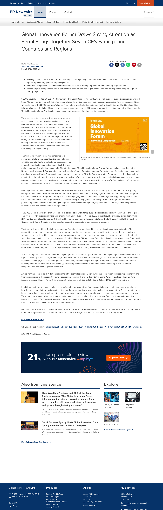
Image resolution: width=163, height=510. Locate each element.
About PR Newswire (91, 494)
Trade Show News (111, 424)
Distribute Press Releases (56, 501)
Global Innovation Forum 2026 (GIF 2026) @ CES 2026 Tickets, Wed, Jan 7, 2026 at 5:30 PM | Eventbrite (94, 326)
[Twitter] (16, 506)
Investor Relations (28, 3)
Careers (86, 499)
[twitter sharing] (117, 65)
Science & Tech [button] (53, 21)
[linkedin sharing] (122, 65)
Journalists (42, 3)
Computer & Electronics (129, 406)
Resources (14, 3)
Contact (68, 12)
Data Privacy (125, 499)
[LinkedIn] (10, 506)
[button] (117, 135)
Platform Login (126, 496)
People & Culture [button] (113, 21)
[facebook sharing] (111, 65)
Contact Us (13, 503)
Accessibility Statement (92, 501)
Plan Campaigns (52, 496)
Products (53, 12)
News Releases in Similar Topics (117, 429)
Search (147, 12)
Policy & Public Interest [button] (92, 21)
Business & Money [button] (35, 21)
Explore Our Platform (54, 494)
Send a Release (145, 3)
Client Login (130, 3)
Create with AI (51, 499)
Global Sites (88, 505)
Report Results (52, 504)
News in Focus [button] (17, 21)
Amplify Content (52, 507)
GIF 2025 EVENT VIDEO (32, 319)
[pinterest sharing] (134, 65)
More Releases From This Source (34, 442)
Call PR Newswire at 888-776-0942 (25, 494)
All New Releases (127, 494)
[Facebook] (13, 506)
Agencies (52, 3)
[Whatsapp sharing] (128, 65)
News (40, 12)
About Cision (88, 496)
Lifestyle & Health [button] (71, 21)
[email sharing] (139, 65)
